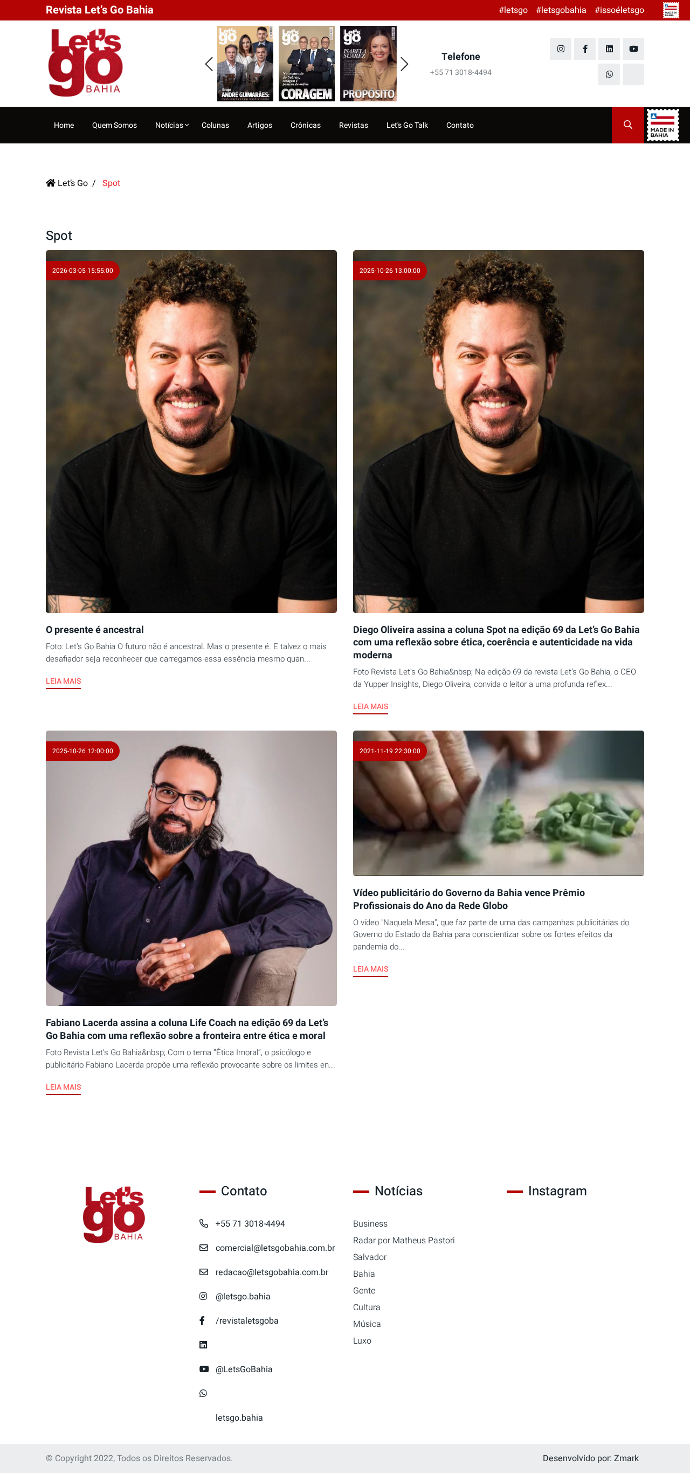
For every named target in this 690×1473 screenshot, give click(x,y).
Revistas (353, 125)
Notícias (170, 125)
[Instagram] (560, 49)
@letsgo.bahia (243, 1296)
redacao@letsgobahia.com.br (272, 1272)
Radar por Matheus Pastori (404, 1240)
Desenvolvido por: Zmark (591, 1458)
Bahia (364, 1274)
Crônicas (306, 125)
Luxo (362, 1340)
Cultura (367, 1307)
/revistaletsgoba (247, 1320)
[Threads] (633, 74)
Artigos (259, 125)
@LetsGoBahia (244, 1369)
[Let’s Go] (114, 1215)
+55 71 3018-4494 (250, 1223)
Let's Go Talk (407, 125)
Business (370, 1223)
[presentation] (209, 64)
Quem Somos (114, 125)
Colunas (215, 125)
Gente (364, 1290)
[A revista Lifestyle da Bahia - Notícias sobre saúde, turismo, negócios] (114, 63)
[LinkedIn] (609, 49)
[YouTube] (633, 49)
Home (64, 125)
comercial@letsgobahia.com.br (275, 1248)
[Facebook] (585, 49)
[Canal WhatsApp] (609, 74)
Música (367, 1324)
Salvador (370, 1257)
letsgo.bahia (239, 1418)
